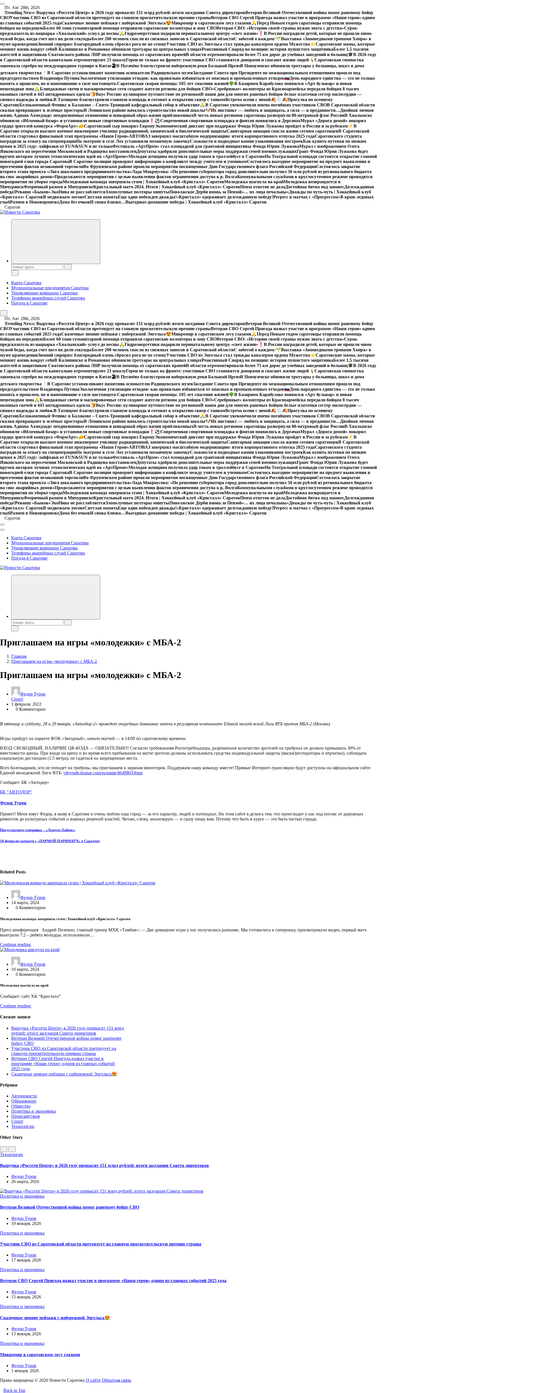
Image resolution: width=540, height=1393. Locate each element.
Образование (23, 1101)
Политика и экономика (33, 1111)
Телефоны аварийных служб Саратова (48, 298)
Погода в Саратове (29, 303)
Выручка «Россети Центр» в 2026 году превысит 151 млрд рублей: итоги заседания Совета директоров (67, 1031)
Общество (21, 1106)
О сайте (93, 1380)
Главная (18, 656)
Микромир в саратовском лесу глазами (40, 1354)
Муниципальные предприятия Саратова (50, 287)
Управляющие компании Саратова (44, 292)
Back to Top (14, 1390)
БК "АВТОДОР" (16, 792)
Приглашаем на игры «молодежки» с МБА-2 (54, 661)
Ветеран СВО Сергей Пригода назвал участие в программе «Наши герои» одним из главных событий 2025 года (63, 1063)
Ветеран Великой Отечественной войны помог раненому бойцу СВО (69, 1207)
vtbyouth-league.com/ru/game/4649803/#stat (102, 772)
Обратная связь (116, 1380)
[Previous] (3, 1149)
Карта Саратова (26, 282)
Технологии (22, 1126)
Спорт (17, 699)
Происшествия (25, 1116)
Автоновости (24, 1096)
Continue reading (16, 944)
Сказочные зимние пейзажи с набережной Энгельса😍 (64, 1074)
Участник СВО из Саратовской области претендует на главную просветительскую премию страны (63, 1051)
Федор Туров (32, 694)
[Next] (12, 1149)
